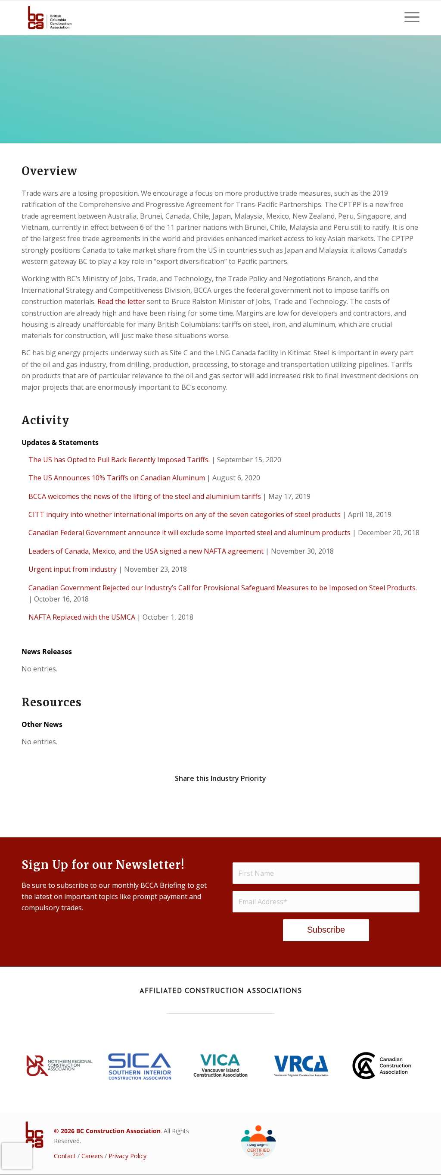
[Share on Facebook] (71, 803)
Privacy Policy (127, 1156)
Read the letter (121, 301)
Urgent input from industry (72, 569)
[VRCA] (301, 1065)
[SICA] (140, 1065)
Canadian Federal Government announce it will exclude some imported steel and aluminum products (189, 532)
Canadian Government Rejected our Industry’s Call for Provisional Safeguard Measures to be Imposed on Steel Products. (222, 587)
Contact (65, 1156)
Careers (92, 1156)
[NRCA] (59, 1065)
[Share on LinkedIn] (270, 803)
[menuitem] (409, 17)
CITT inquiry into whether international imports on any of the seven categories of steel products (184, 514)
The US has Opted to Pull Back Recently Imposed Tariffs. (119, 459)
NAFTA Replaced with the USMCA (81, 617)
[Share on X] (170, 803)
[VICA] (220, 1065)
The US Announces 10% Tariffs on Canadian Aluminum (116, 478)
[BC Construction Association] (50, 17)
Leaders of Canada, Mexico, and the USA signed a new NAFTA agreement (146, 551)
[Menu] (409, 17)
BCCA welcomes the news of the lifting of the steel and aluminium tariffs (144, 496)
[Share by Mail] (369, 803)
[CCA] (381, 1065)
